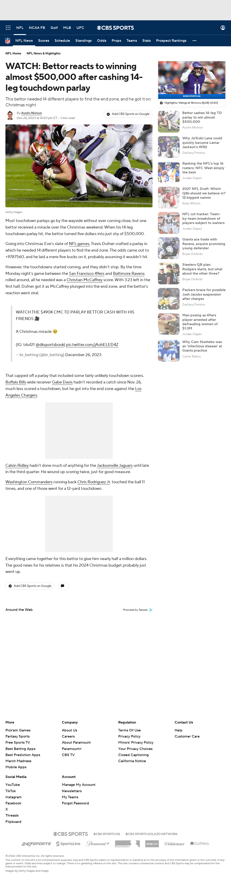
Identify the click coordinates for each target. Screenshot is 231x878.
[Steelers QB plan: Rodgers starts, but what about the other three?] (169, 273)
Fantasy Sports (17, 736)
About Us (69, 730)
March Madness (18, 761)
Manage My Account (78, 784)
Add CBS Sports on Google (131, 114)
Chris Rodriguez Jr (93, 482)
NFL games (79, 243)
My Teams (70, 797)
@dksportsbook (50, 344)
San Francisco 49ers (86, 273)
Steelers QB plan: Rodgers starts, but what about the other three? (202, 269)
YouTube (12, 784)
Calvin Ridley (17, 465)
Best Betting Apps (20, 749)
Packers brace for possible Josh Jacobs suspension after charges (204, 294)
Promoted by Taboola (135, 610)
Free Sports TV (17, 742)
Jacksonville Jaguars (115, 465)
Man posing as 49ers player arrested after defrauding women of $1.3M (200, 322)
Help (178, 730)
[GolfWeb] (199, 843)
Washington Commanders (29, 482)
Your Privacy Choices (135, 749)
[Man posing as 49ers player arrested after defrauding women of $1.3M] (169, 324)
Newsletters (72, 791)
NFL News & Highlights (44, 53)
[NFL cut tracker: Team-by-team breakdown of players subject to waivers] (169, 223)
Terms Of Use (129, 730)
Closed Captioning (133, 755)
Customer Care (187, 736)
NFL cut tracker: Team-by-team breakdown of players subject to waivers (203, 218)
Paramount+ (72, 749)
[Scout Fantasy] (174, 843)
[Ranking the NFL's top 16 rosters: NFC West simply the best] (169, 172)
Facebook (13, 803)
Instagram (13, 797)
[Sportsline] (68, 843)
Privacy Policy (129, 736)
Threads (11, 815)
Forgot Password (75, 803)
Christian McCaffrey (84, 280)
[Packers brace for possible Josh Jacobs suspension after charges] (169, 299)
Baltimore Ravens (129, 273)
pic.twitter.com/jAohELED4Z (92, 344)
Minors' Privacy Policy (135, 742)
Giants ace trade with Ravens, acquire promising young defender (203, 243)
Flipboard (13, 822)
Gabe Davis (62, 382)
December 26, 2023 (83, 354)
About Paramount (76, 742)
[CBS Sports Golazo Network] (151, 833)
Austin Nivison (31, 113)
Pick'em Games (17, 730)
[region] (191, 80)
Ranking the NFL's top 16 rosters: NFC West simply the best (203, 167)
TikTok (10, 791)
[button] (8, 27)
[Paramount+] (98, 843)
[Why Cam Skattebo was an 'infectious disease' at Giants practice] (169, 351)
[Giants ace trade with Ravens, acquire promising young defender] (169, 248)
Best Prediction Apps (22, 755)
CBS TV (68, 755)
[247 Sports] (36, 843)
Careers (68, 736)
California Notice (132, 761)
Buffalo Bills (15, 382)
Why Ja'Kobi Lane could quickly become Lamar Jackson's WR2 (202, 142)
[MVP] (152, 842)
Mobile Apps (15, 767)
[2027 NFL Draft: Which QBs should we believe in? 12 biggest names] (169, 197)
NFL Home (13, 53)
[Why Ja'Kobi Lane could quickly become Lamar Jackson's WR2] (169, 147)
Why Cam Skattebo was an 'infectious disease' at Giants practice (202, 346)
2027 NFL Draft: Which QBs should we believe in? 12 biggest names (204, 193)
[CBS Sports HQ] (106, 833)
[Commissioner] (127, 842)
